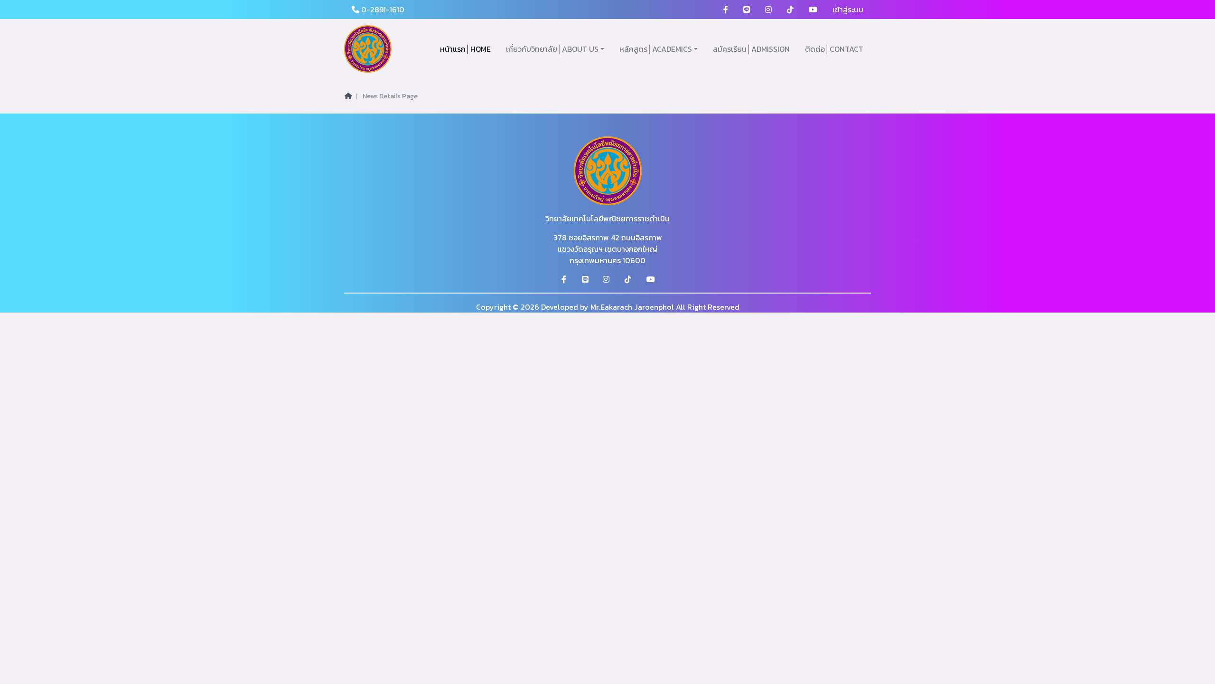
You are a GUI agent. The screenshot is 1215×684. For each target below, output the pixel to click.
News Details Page (390, 96)
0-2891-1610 (381, 9)
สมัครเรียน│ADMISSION (751, 49)
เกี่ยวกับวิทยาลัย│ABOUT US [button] (552, 49)
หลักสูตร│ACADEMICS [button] (655, 49)
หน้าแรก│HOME (465, 49)
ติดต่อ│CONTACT (834, 49)
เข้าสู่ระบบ (847, 9)
